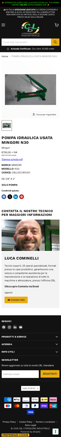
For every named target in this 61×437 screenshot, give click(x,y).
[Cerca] (55, 42)
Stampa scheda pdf (12, 159)
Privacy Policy (9, 422)
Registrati (50, 373)
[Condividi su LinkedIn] (15, 196)
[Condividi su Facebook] (4, 196)
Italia (29, 388)
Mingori (6, 147)
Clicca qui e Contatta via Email (22, 286)
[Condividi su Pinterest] (21, 196)
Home (5, 56)
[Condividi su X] (10, 196)
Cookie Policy (25, 422)
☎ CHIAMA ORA (16, 300)
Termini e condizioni (45, 422)
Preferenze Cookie (15, 435)
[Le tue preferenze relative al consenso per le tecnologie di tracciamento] (55, 431)
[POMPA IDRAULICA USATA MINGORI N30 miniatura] (7, 125)
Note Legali (30, 425)
